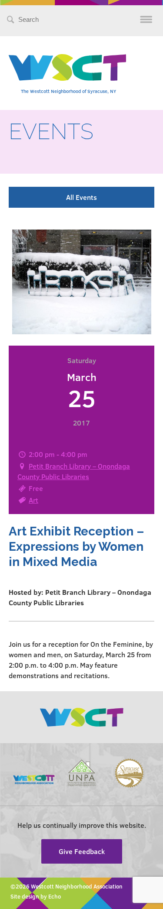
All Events (81, 197)
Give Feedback (82, 851)
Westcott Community (67, 67)
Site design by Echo (35, 896)
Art (33, 499)
